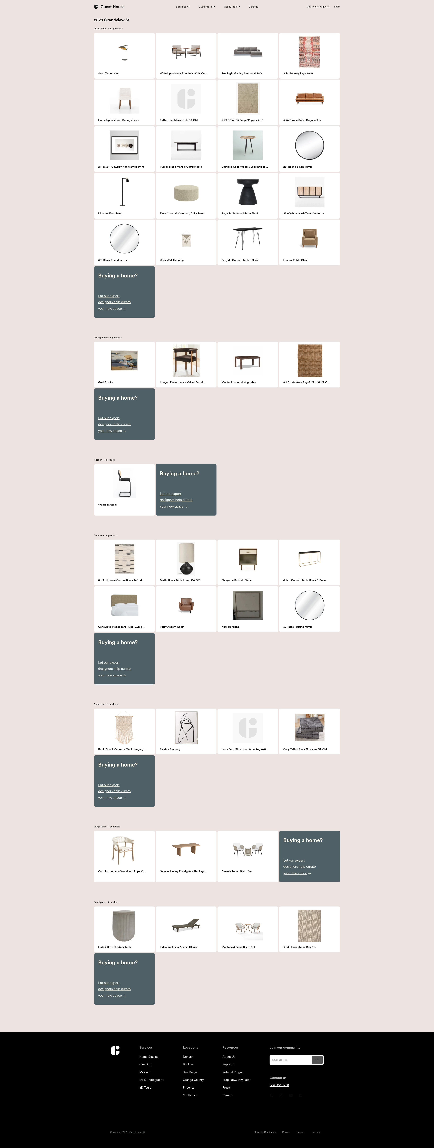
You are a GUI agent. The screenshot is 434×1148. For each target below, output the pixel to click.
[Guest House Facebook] (301, 1096)
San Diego (190, 1072)
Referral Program (233, 1072)
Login (337, 6)
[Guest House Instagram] (281, 1096)
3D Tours (145, 1087)
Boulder (188, 1064)
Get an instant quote (318, 6)
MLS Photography (151, 1079)
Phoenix (188, 1087)
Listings (253, 6)
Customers (205, 6)
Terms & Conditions (265, 1132)
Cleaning (145, 1064)
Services (181, 6)
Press (226, 1087)
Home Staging (149, 1056)
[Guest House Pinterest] (272, 1096)
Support (227, 1064)
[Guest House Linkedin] (291, 1096)
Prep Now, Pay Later (236, 1079)
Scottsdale (190, 1095)
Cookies (301, 1132)
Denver (188, 1056)
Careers (227, 1095)
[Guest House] (109, 6)
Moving (144, 1072)
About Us (228, 1056)
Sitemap (316, 1132)
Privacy (286, 1132)
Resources (230, 6)
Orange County (193, 1079)
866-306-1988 (279, 1085)
